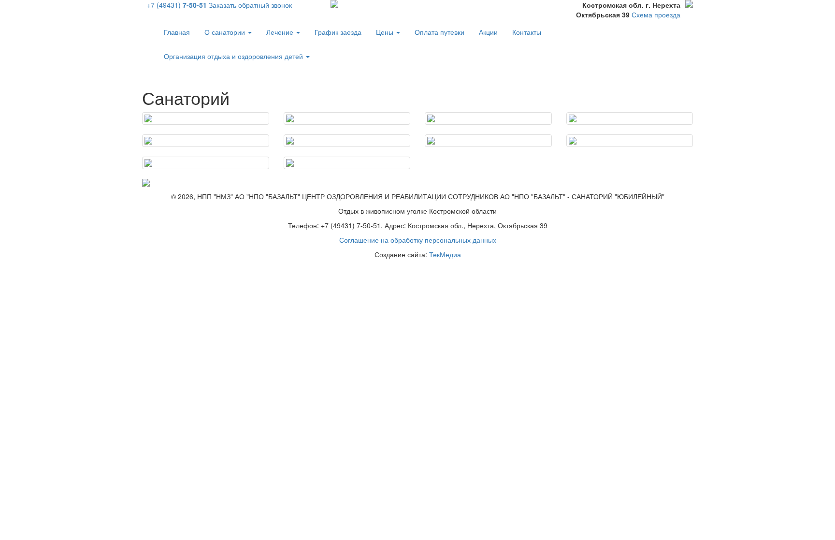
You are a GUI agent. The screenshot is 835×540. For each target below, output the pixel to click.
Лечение (280, 32)
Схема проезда (656, 14)
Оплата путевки (439, 32)
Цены (385, 32)
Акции (488, 32)
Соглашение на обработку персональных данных (417, 240)
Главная (177, 32)
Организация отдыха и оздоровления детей (234, 56)
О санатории (225, 32)
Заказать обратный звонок (250, 5)
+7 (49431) (177, 5)
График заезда (338, 32)
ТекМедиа (445, 254)
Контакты (526, 32)
